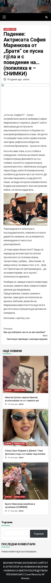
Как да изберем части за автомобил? (24, 330)
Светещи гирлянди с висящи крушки (27, 337)
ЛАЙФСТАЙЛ (9, 29)
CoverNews (31, 574)
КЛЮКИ (8, 390)
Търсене (6, 522)
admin (26, 79)
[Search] (46, 17)
